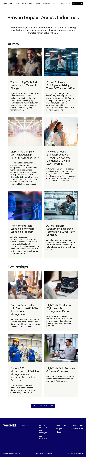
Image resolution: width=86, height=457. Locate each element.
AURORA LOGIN (65, 3)
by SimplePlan (79, 453)
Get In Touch (77, 3)
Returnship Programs (43, 426)
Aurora (25, 425)
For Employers (43, 432)
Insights (59, 429)
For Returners (43, 437)
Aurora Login (78, 425)
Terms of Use (39, 453)
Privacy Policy (48, 453)
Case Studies (61, 425)
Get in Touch (78, 429)
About (58, 432)
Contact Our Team (43, 406)
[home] (8, 3)
